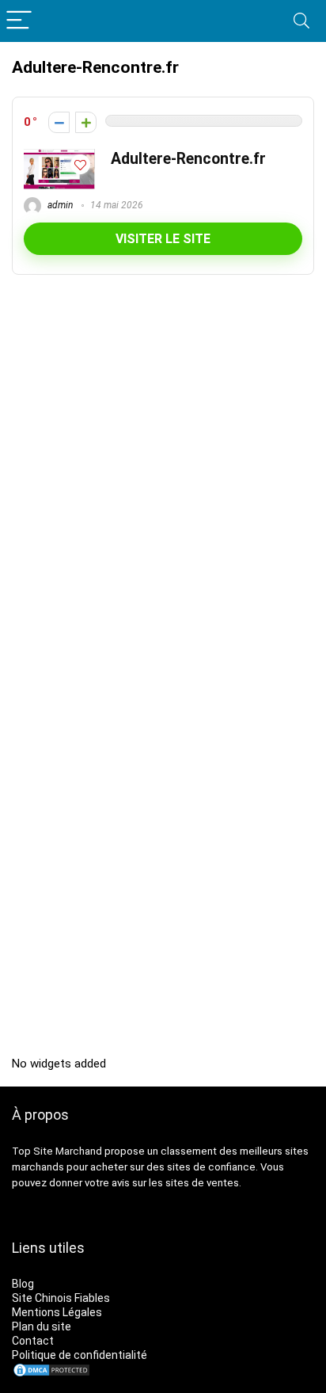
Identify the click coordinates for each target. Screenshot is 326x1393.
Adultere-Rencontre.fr (188, 159)
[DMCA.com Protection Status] (51, 1370)
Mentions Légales (57, 1312)
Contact (33, 1340)
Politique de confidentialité (79, 1355)
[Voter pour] (86, 122)
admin (59, 205)
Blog (23, 1283)
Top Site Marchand (57, 1151)
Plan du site (41, 1326)
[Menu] (19, 21)
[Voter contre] (59, 122)
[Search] (301, 21)
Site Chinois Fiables (61, 1298)
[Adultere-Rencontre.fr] (59, 156)
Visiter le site (163, 238)
